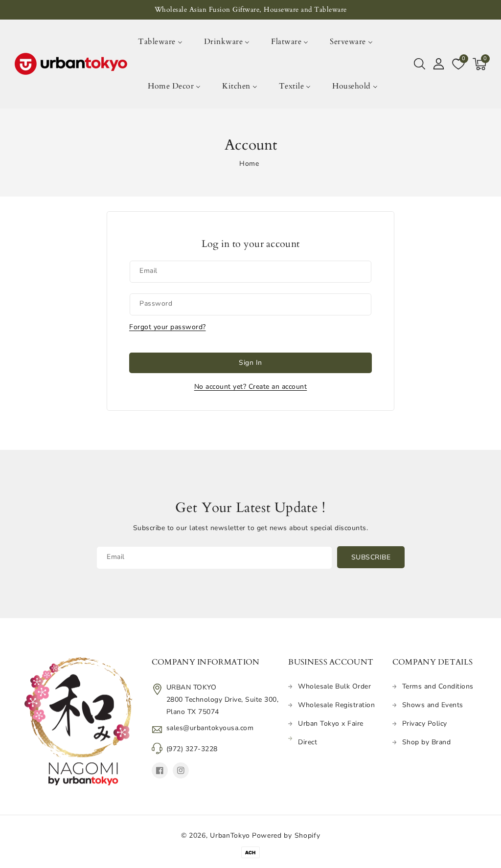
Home (249, 163)
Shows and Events (432, 705)
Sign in (250, 362)
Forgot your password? (167, 327)
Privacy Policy (424, 723)
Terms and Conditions (438, 686)
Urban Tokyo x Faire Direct (331, 733)
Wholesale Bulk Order (334, 686)
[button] (419, 64)
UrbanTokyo (230, 835)
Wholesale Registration (336, 705)
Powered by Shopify (286, 835)
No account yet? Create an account (250, 386)
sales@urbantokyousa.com (210, 728)
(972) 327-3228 (192, 749)
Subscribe (371, 557)
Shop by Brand (426, 742)
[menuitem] (165, 42)
